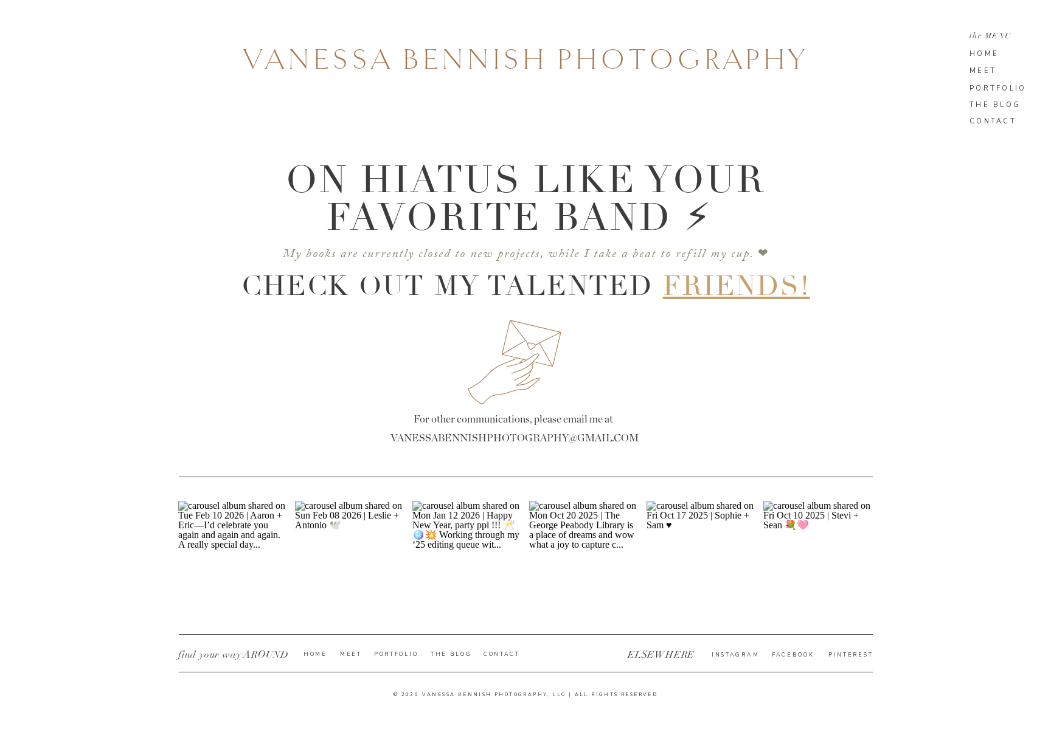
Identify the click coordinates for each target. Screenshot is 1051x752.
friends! (736, 286)
